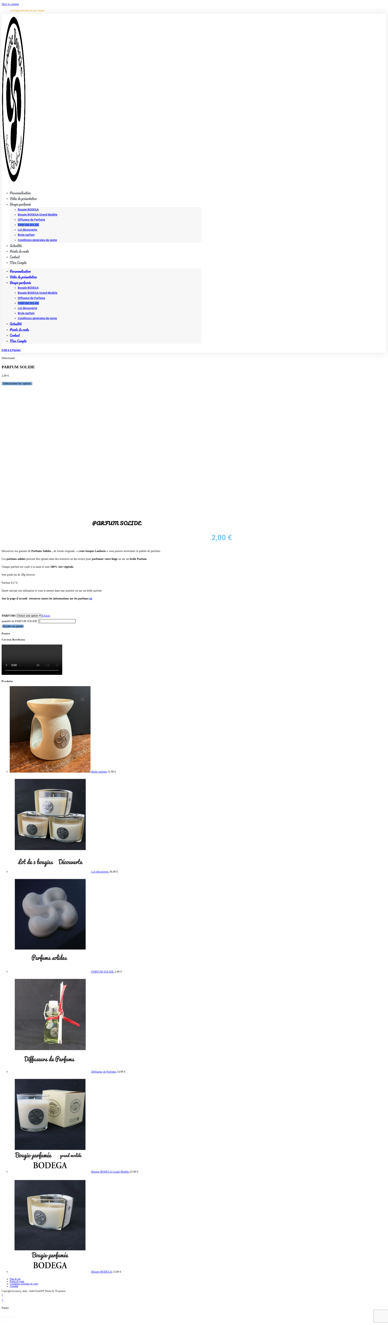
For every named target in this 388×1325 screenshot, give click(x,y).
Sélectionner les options (17, 383)
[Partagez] (10, 1316)
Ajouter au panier (13, 626)
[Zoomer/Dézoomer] (3, 1316)
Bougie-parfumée (20, 204)
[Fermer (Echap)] (14, 1316)
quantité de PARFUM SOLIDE (19, 621)
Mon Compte (18, 262)
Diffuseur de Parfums (31, 219)
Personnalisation (20, 271)
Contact (15, 335)
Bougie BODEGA (28, 209)
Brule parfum (26, 234)
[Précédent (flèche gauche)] (3, 1321)
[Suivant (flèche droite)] (6, 1321)
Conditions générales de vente (37, 240)
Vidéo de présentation (23, 276)
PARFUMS (9, 615)
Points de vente (19, 329)
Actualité (16, 323)
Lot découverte (27, 229)
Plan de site (15, 1279)
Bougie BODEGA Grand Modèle (37, 214)
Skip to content (10, 4)
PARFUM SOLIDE (28, 224)
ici (90, 598)
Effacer (46, 615)
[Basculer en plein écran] (6, 1316)
